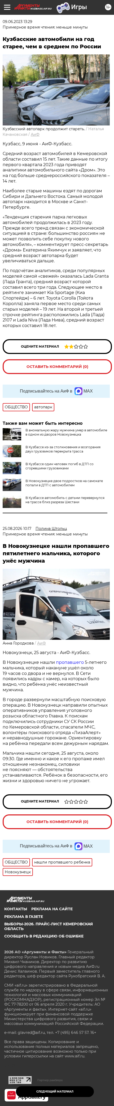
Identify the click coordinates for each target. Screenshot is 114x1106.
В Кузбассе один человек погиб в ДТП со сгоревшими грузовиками (59, 466)
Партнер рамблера (50, 1080)
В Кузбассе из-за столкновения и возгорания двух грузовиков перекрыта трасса (62, 449)
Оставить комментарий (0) (57, 366)
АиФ (35, 134)
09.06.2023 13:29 (17, 21)
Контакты (15, 909)
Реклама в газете (23, 916)
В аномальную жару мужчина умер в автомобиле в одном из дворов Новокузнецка (66, 432)
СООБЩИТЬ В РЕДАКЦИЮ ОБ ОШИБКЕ (44, 936)
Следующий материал (54, 1091)
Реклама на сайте (52, 909)
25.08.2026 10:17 (17, 528)
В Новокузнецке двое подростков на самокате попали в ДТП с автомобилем (64, 483)
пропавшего (70, 662)
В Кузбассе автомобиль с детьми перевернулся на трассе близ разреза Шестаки (64, 500)
